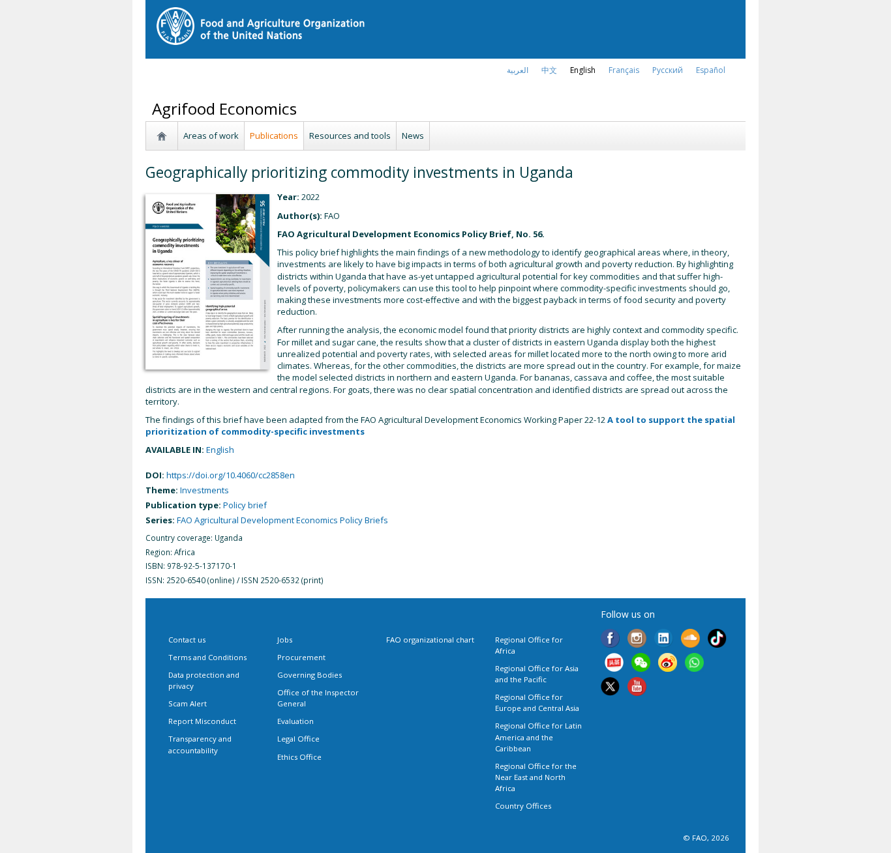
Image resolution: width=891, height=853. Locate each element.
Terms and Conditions (207, 657)
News (413, 135)
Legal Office (298, 739)
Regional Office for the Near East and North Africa (536, 777)
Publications (274, 135)
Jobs (284, 639)
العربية (517, 70)
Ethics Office (299, 757)
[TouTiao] (614, 664)
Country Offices (523, 806)
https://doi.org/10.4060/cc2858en (230, 475)
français (624, 70)
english (583, 70)
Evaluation (295, 721)
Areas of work (211, 135)
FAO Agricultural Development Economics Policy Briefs (282, 520)
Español (710, 70)
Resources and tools (350, 135)
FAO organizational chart (430, 639)
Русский (667, 70)
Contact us (186, 639)
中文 (549, 70)
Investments (204, 490)
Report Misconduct (202, 721)
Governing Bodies (309, 675)
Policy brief (245, 505)
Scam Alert (187, 703)
